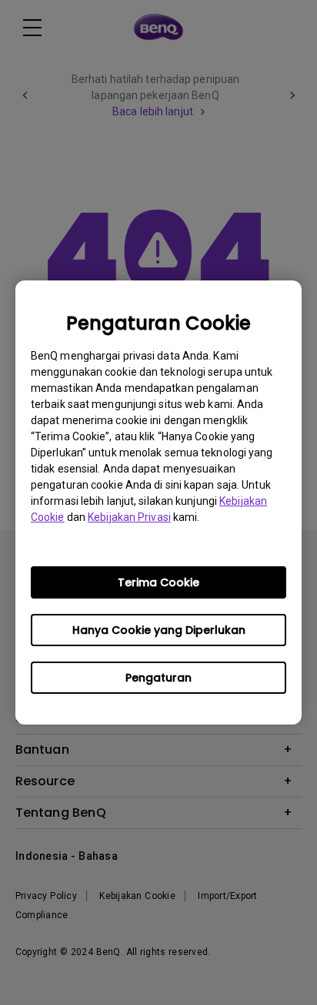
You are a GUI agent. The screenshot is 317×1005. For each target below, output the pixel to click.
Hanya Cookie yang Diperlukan (158, 630)
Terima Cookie (158, 582)
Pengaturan (158, 677)
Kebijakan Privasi (129, 517)
